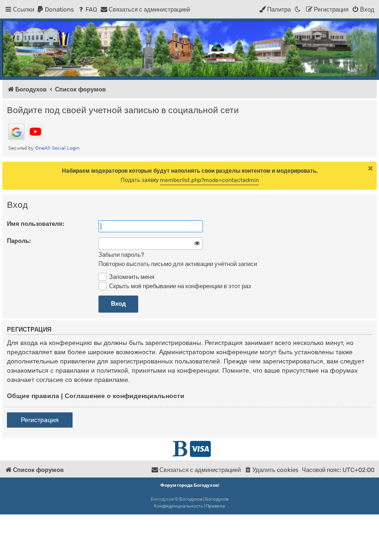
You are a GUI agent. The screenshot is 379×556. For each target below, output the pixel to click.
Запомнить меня (131, 276)
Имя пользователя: (35, 223)
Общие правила (33, 395)
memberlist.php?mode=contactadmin (209, 180)
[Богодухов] (189, 49)
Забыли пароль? (121, 254)
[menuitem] (55, 9)
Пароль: (19, 240)
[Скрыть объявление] (371, 168)
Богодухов (190, 499)
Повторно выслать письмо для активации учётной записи (177, 263)
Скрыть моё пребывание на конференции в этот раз (179, 286)
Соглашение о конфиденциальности (124, 395)
